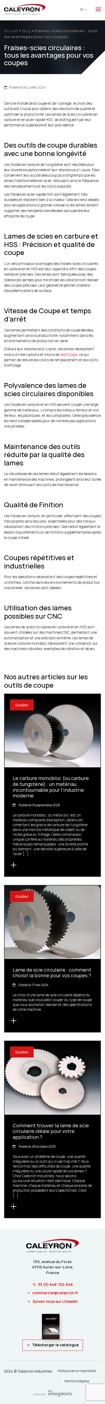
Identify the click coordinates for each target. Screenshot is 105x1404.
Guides (21, 705)
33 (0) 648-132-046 (55, 1284)
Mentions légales (76, 1381)
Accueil (11, 31)
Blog (26, 31)
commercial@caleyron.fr (55, 1292)
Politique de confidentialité (77, 1371)
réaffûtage (68, 354)
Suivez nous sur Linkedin (55, 1301)
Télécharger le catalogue (55, 1345)
